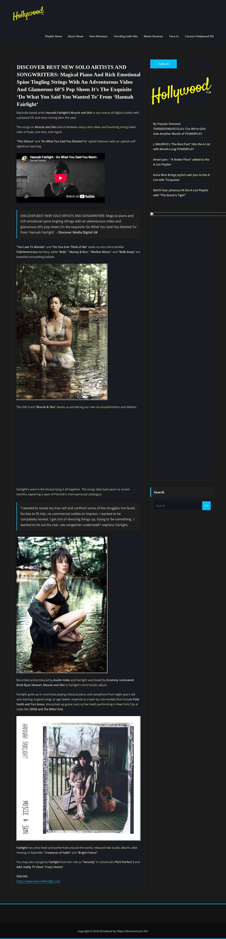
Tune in (174, 36)
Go (206, 506)
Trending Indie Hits (126, 36)
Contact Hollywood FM (199, 36)
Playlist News (53, 36)
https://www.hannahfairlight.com (38, 881)
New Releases (98, 36)
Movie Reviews (153, 36)
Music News (75, 36)
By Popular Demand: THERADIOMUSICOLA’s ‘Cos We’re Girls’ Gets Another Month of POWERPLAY (179, 129)
